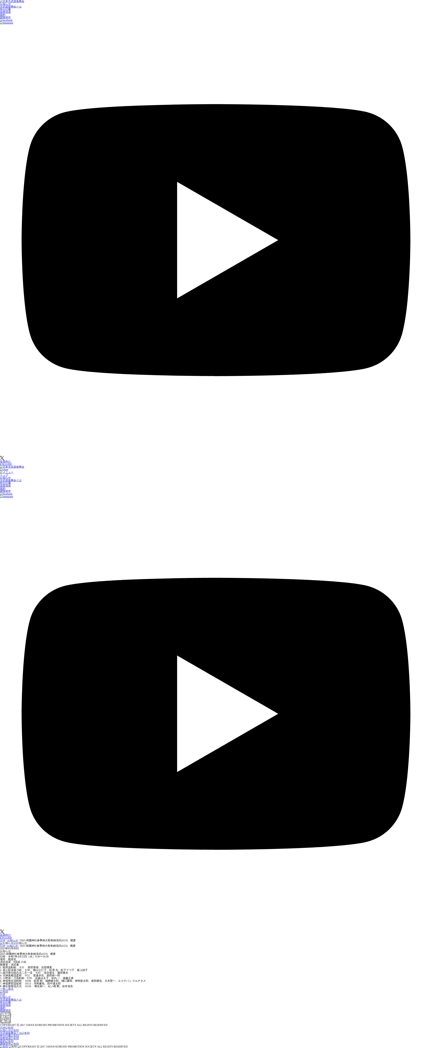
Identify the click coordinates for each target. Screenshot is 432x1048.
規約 (2, 14)
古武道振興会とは (11, 6)
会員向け (5, 461)
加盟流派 (5, 12)
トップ (4, 474)
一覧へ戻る (7, 988)
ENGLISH (6, 464)
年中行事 (5, 9)
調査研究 (5, 17)
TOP (2, 994)
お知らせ (5, 4)
